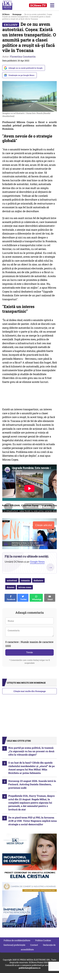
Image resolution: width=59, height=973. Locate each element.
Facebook (10, 599)
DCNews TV (38, 5)
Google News (37, 561)
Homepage (16, 14)
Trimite (29, 652)
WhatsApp (36, 599)
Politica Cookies (43, 940)
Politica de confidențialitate (17, 940)
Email (50, 599)
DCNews (10, 5)
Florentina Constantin (23, 56)
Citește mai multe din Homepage (29, 691)
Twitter (23, 599)
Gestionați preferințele (14, 944)
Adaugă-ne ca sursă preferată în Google (25, 68)
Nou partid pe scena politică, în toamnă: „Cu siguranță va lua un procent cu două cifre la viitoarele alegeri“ (31, 751)
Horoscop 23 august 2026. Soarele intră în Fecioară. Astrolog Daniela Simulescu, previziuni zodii (32, 784)
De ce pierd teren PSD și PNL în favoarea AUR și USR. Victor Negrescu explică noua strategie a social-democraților (32, 821)
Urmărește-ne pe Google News (21, 75)
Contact (34, 944)
